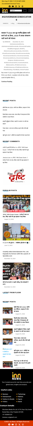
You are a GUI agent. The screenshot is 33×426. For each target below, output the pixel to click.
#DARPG (22, 48)
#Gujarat (10, 60)
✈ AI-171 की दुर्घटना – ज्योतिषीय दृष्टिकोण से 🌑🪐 (16, 243)
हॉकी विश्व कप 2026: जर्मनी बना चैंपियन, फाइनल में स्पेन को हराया (21, 309)
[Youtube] (13, 6)
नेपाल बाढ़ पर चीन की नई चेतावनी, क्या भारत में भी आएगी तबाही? (22, 363)
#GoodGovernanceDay (8, 53)
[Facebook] (10, 6)
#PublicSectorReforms (21, 67)
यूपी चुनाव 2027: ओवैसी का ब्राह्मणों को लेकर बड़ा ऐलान (16, 135)
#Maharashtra (10, 65)
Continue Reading (7, 81)
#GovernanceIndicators (10, 55)
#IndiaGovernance (19, 60)
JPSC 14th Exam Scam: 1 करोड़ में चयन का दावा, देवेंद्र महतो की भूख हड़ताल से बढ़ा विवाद (16, 150)
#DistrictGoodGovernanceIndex (13, 51)
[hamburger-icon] (31, 10)
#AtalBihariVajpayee (13, 48)
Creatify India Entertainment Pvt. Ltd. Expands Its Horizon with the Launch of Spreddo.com (16, 254)
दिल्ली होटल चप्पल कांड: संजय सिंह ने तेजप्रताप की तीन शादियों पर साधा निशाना (21, 320)
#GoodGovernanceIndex (23, 53)
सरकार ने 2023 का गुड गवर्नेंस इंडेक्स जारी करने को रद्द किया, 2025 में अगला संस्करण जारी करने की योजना (15, 35)
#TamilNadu (16, 69)
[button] (25, 10)
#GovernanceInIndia (23, 55)
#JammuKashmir (23, 62)
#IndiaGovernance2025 (11, 62)
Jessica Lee (6, 157)
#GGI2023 (25, 51)
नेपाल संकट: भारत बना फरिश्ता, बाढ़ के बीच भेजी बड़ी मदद (22, 340)
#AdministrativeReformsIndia (10, 46)
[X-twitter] (19, 6)
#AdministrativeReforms (17, 44)
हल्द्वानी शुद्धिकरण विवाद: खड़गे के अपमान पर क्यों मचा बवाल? (22, 330)
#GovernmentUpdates (22, 58)
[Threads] (22, 6)
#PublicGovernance (20, 65)
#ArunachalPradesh (24, 46)
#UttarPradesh (24, 69)
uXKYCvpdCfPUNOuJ (9, 147)
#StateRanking (8, 69)
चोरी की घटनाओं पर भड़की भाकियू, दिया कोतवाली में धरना (15, 283)
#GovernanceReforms (9, 58)
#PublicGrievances (9, 67)
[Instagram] (16, 6)
